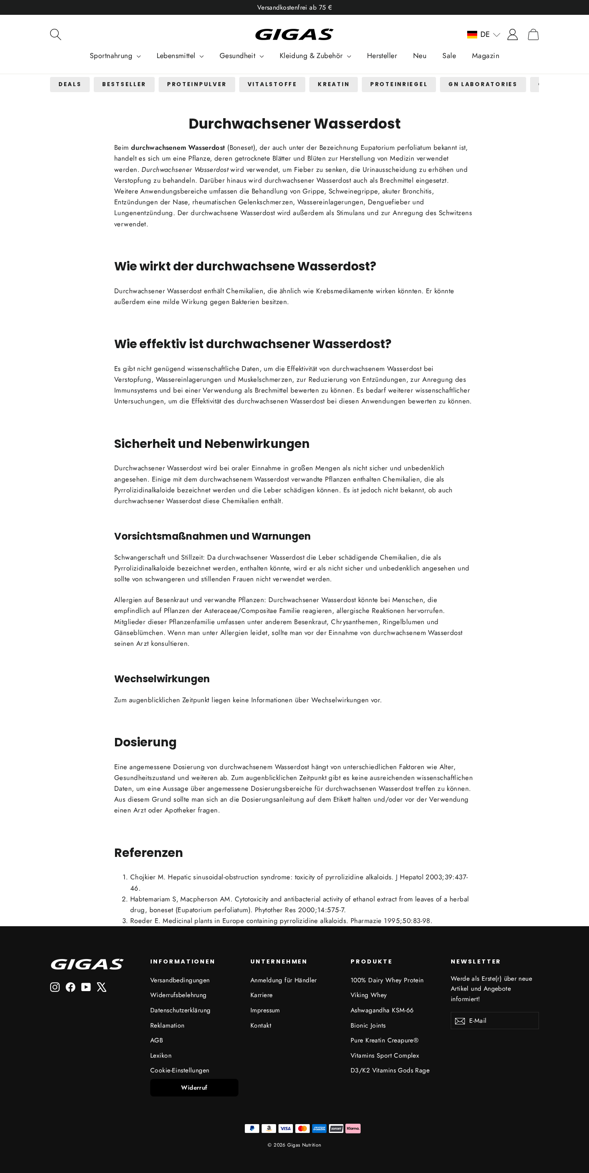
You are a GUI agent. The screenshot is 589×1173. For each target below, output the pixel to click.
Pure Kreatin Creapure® (385, 1040)
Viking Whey (369, 995)
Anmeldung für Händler (283, 980)
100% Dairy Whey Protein (387, 980)
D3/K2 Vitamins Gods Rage (390, 1070)
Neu (419, 55)
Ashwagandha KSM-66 (382, 1010)
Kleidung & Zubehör (312, 55)
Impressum (265, 1010)
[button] (484, 34)
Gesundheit (239, 55)
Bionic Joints (368, 1025)
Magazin (485, 55)
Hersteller (382, 55)
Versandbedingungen (180, 980)
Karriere (261, 995)
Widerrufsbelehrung (178, 995)
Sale (449, 55)
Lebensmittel (177, 55)
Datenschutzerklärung (180, 1010)
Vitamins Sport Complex (385, 1055)
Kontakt (260, 1025)
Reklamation (167, 1025)
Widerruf (194, 1087)
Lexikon (160, 1055)
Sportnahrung (112, 55)
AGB (156, 1040)
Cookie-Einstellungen (180, 1070)
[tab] (70, 85)
